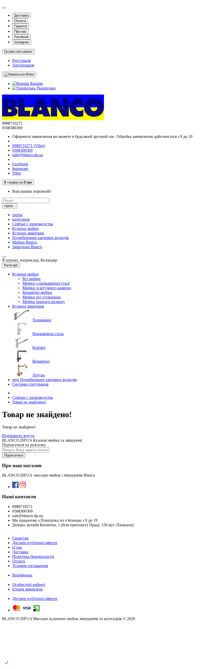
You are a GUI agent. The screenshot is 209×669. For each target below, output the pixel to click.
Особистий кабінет (28, 584)
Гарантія (20, 26)
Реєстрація (21, 60)
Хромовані (41, 320)
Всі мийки (31, 279)
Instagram (21, 42)
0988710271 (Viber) (28, 145)
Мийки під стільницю (41, 297)
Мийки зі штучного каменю (46, 288)
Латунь (38, 375)
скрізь (17, 215)
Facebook (21, 37)
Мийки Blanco (24, 242)
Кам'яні (38, 347)
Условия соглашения (30, 565)
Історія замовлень (27, 589)
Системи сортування (30, 384)
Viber (16, 173)
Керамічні (40, 361)
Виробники (22, 575)
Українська (45, 88)
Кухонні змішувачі (28, 233)
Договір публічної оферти (34, 543)
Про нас (20, 31)
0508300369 (22, 150)
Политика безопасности (33, 556)
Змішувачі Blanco (27, 247)
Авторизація (23, 65)
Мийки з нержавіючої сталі (46, 283)
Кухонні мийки (25, 228)
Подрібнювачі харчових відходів (40, 237)
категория (21, 219)
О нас (17, 547)
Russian (36, 83)
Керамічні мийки (37, 292)
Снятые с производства (32, 224)
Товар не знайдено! (29, 402)
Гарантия (20, 538)
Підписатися (13, 455)
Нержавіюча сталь (48, 334)
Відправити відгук (18, 436)
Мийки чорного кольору (43, 301)
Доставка (21, 15)
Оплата (20, 21)
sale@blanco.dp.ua (27, 155)
